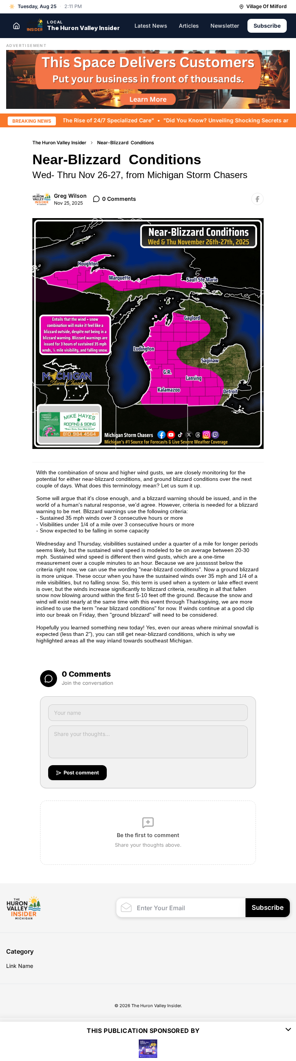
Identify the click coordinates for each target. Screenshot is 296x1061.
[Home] (16, 26)
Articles (189, 25)
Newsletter (224, 25)
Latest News (151, 25)
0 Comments (119, 198)
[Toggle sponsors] (288, 1030)
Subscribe (267, 25)
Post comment (81, 772)
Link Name (19, 966)
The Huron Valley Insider (59, 142)
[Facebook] (257, 199)
